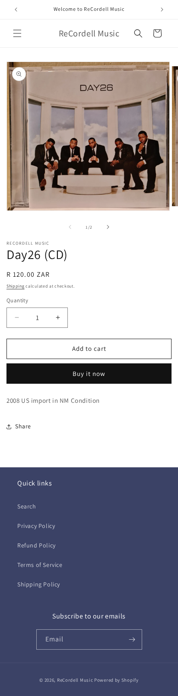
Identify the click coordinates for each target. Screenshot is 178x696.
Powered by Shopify (116, 680)
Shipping (15, 286)
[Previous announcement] (15, 9)
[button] (17, 33)
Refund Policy (36, 545)
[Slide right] (108, 226)
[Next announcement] (162, 9)
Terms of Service (40, 565)
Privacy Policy (36, 526)
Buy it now (89, 373)
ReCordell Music (75, 680)
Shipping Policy (38, 584)
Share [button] (23, 426)
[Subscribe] (132, 639)
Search (26, 506)
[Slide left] (69, 226)
